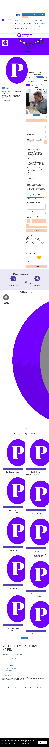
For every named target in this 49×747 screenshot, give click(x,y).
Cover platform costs (30, 253)
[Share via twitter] (27, 51)
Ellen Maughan (30, 50)
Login (25, 16)
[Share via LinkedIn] (30, 51)
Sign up (38, 26)
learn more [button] (4, 745)
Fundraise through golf (21, 28)
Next (39, 221)
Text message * (31, 178)
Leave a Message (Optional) (33, 202)
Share (7, 88)
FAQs (36, 23)
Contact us (43, 23)
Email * (29, 172)
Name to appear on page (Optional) (35, 211)
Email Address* (30, 134)
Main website (14, 663)
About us (13, 658)
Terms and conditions (10, 668)
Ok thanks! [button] (42, 742)
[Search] (18, 15)
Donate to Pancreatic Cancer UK (36, 14)
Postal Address (36, 139)
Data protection (9, 675)
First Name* (30, 125)
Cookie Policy (5, 743)
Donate (3, 88)
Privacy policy (8, 670)
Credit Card (37, 230)
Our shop (13, 665)
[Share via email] (29, 51)
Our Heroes (38, 20)
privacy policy (34, 165)
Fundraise (15, 20)
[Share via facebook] (26, 51)
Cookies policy (8, 673)
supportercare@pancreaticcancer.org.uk (35, 197)
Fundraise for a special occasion (24, 31)
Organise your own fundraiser (23, 23)
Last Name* (29, 130)
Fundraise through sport (21, 26)
